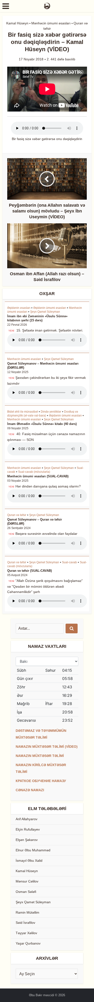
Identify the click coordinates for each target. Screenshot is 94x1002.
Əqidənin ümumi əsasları (49, 308)
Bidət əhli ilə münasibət (22, 411)
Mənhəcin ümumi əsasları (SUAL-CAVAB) (37, 476)
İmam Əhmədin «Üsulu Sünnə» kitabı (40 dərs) (42, 424)
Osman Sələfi (26, 892)
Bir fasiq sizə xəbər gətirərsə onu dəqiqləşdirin (47, 139)
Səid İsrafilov (25, 922)
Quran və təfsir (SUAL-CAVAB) (29, 570)
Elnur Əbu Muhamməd (33, 850)
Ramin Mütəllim (27, 912)
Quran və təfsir (16, 515)
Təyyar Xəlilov (26, 933)
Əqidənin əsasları (18, 308)
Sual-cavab (69, 562)
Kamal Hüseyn (17, 23)
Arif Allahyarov (26, 819)
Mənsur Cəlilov (27, 881)
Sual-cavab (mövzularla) (34, 471)
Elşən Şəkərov (27, 840)
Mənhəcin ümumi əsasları (51, 23)
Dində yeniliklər (51, 411)
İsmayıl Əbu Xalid (29, 860)
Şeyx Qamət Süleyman (45, 311)
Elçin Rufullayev (28, 829)
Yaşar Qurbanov (28, 943)
